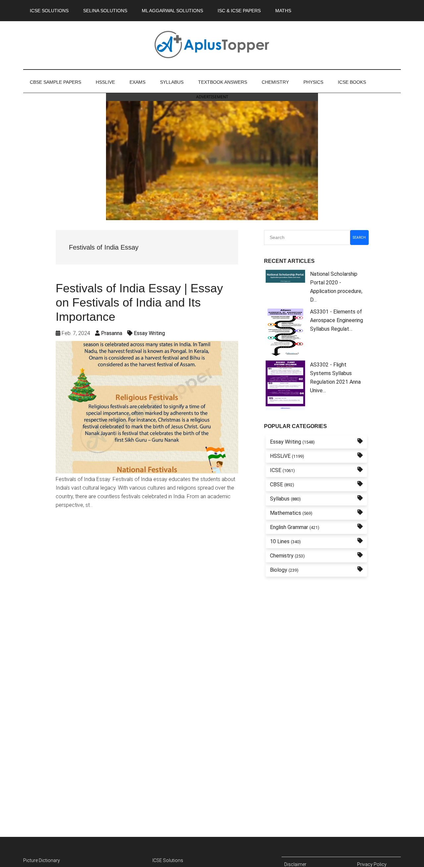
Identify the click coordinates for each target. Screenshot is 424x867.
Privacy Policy (372, 864)
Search (359, 237)
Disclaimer (295, 864)
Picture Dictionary (41, 860)
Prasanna (111, 333)
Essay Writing (149, 333)
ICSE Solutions (167, 860)
